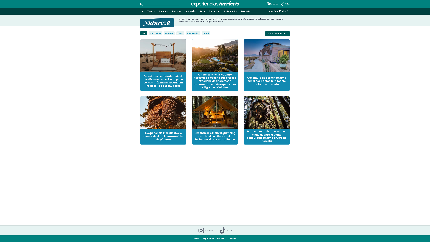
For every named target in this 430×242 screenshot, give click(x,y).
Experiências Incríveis (213, 238)
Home (197, 238)
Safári (206, 33)
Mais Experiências (277, 11)
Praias (180, 33)
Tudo (143, 33)
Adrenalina (190, 11)
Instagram (274, 4)
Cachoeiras (155, 33)
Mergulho (169, 33)
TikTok (287, 4)
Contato (232, 238)
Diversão (245, 11)
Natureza (176, 11)
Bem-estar (214, 11)
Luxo (202, 11)
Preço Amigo (193, 33)
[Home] (142, 11)
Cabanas (163, 11)
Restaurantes (230, 11)
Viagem (151, 11)
